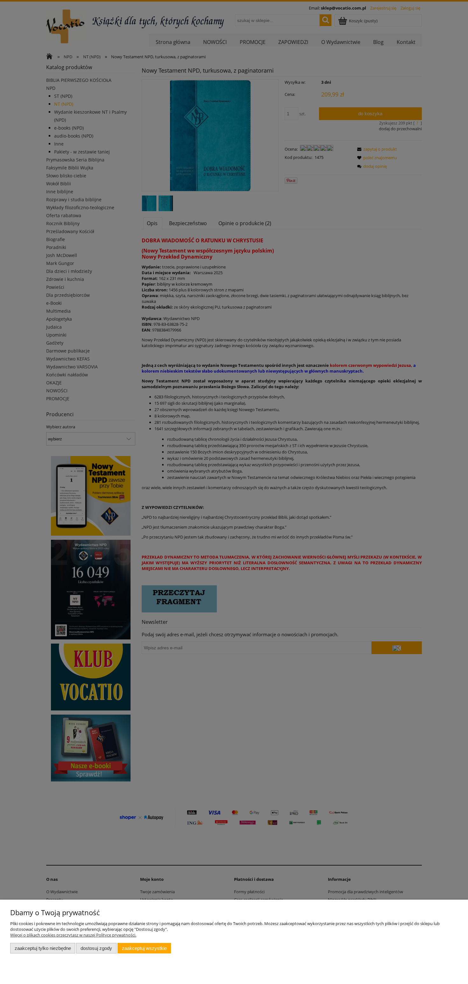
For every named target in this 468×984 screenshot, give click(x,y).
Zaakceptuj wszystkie (144, 948)
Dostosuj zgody (96, 948)
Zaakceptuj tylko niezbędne (43, 948)
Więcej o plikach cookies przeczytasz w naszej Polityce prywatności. (73, 935)
